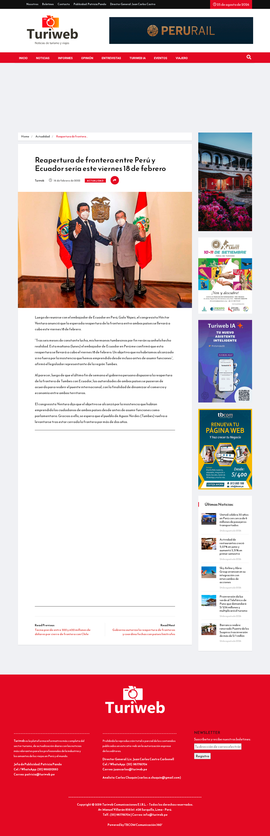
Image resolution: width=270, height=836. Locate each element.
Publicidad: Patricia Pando (90, 4)
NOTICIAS (43, 58)
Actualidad (42, 136)
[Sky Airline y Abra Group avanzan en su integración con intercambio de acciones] (208, 572)
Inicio (23, 58)
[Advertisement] (135, 100)
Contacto (64, 4)
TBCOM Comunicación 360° (143, 825)
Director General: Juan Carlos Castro (132, 4)
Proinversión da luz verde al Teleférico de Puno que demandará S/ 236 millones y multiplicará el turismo (233, 603)
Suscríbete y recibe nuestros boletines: (222, 739)
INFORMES (65, 58)
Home (25, 136)
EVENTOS (160, 58)
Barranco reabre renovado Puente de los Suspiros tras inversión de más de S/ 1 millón (234, 630)
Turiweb (39, 181)
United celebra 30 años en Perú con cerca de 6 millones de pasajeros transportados (234, 519)
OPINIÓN (87, 58)
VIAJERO (182, 58)
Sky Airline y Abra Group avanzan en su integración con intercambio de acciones (233, 575)
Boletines (48, 4)
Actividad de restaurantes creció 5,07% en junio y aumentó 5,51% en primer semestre (232, 546)
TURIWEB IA (138, 58)
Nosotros (32, 4)
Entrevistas (111, 58)
